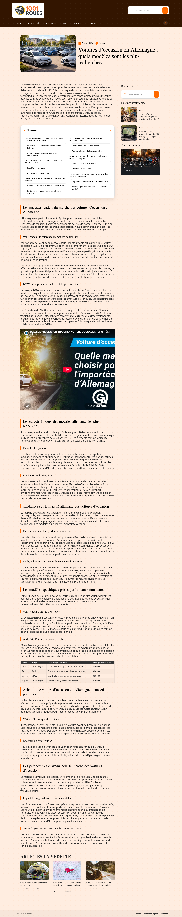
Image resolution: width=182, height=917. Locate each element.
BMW (55, 99)
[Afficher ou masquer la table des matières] (76, 130)
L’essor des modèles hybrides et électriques (45, 185)
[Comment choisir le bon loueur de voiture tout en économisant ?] (67, 870)
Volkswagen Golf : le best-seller (85, 145)
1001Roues (74, 571)
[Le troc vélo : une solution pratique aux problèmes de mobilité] (129, 114)
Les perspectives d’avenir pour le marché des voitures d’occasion (88, 175)
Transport (57, 891)
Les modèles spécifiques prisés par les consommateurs (85, 139)
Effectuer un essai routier (82, 168)
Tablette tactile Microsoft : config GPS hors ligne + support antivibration (149, 135)
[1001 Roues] (28, 10)
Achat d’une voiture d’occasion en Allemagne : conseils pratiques (89, 157)
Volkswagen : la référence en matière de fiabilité (44, 146)
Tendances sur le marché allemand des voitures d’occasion (45, 179)
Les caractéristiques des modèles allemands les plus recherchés (45, 161)
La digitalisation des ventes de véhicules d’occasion (44, 192)
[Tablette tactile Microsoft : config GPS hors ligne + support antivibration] (129, 133)
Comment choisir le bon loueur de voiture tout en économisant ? (67, 885)
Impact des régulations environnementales (90, 181)
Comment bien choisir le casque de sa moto (34, 883)
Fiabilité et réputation (36, 168)
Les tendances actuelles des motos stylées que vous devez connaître (140, 165)
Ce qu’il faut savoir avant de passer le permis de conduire (98, 883)
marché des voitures (32, 85)
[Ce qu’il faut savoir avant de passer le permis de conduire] (100, 870)
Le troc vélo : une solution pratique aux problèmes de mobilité (149, 117)
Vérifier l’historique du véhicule (85, 163)
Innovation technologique (38, 173)
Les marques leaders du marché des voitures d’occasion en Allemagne (44, 139)
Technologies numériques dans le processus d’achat (90, 187)
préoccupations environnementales (72, 93)
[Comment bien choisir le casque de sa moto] (34, 870)
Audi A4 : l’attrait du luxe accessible (87, 151)
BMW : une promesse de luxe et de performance (42, 154)
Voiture (102, 43)
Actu (22, 889)
